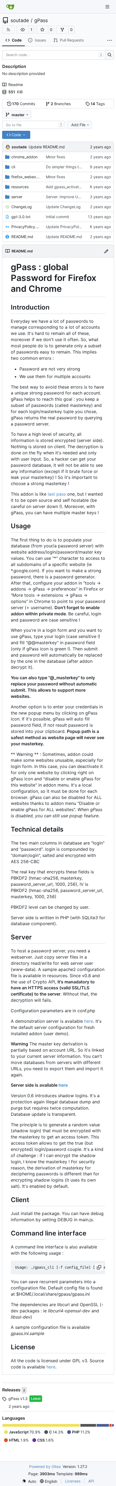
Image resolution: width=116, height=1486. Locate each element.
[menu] (29, 1481)
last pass (57, 494)
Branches (61, 103)
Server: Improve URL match (70, 196)
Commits (23, 103)
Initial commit (57, 216)
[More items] (109, 40)
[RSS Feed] (8, 30)
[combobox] (33, 125)
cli (13, 166)
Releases (12, 1389)
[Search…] (109, 55)
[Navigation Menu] (108, 6)
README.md (22, 236)
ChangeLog (21, 206)
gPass (41, 20)
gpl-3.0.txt (20, 216)
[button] (22, 30)
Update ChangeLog (63, 206)
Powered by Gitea (45, 1466)
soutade (20, 20)
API (91, 1481)
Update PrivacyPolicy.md (68, 226)
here (88, 1021)
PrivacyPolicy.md (25, 226)
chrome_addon (24, 157)
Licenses (72, 1481)
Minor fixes (55, 157)
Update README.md (47, 147)
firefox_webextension (25, 176)
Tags (98, 103)
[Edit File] (106, 250)
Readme (15, 84)
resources (20, 186)
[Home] (10, 7)
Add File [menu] (78, 124)
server (16, 196)
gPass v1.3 (18, 1398)
